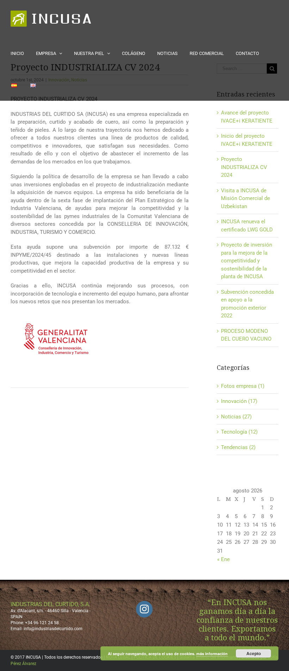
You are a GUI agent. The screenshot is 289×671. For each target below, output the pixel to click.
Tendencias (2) (238, 447)
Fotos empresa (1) (242, 386)
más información (212, 653)
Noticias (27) (236, 417)
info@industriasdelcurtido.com (53, 628)
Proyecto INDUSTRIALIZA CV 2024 (244, 167)
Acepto (253, 653)
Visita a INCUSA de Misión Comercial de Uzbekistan (245, 198)
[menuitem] (23, 53)
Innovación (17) (239, 401)
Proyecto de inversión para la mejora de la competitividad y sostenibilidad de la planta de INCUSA (246, 261)
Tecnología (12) (239, 432)
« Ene (223, 559)
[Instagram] (144, 609)
